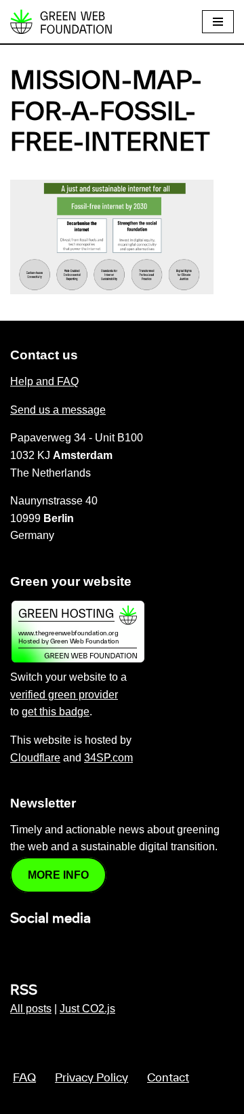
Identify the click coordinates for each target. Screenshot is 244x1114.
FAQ (24, 1078)
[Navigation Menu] (218, 21)
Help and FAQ (44, 381)
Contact (168, 1078)
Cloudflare (35, 757)
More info (58, 875)
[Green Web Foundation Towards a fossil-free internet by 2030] (61, 21)
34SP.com (108, 757)
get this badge (55, 711)
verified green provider (64, 694)
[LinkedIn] (18, 947)
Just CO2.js (87, 1008)
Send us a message (58, 410)
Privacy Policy (91, 1078)
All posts (31, 1008)
